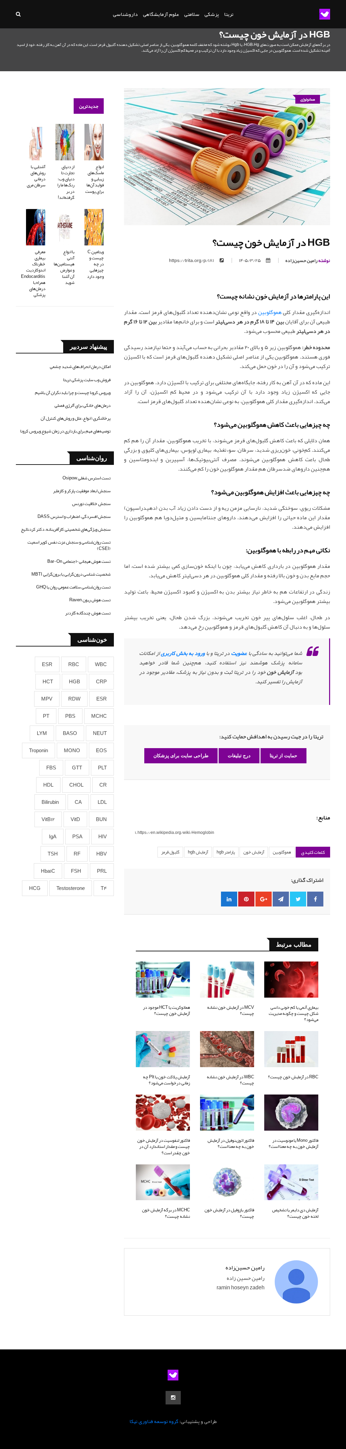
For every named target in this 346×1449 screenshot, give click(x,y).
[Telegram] (281, 899)
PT (46, 716)
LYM (42, 733)
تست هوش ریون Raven (89, 600)
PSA (77, 837)
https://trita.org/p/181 (192, 260)
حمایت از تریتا (283, 755)
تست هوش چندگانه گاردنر (87, 613)
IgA (52, 837)
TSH (53, 854)
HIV (102, 837)
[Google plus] (263, 899)
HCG (35, 888)
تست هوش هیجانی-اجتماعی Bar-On (78, 561)
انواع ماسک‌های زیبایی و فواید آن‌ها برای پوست (94, 179)
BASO (70, 733)
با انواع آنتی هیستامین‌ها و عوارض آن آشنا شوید (64, 267)
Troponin (38, 750)
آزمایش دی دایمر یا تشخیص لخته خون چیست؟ (295, 1213)
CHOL (76, 785)
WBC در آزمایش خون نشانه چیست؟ (230, 1080)
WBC (101, 664)
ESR (47, 664)
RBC (73, 664)
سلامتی (191, 14)
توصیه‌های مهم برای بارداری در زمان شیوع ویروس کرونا (65, 431)
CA (78, 802)
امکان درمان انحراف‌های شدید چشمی (80, 366)
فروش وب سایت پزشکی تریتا (86, 379)
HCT (48, 682)
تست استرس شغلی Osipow (86, 478)
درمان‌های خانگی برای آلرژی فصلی (82, 405)
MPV (46, 699)
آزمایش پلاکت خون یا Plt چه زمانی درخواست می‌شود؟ (166, 1080)
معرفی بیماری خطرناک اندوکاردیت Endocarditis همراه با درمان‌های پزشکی (33, 273)
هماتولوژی (307, 99)
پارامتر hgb (226, 852)
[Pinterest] (246, 899)
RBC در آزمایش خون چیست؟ (293, 1077)
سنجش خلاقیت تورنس (91, 503)
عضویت (239, 653)
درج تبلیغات (239, 755)
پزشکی (211, 14)
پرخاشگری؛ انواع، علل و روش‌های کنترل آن (75, 418)
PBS (70, 716)
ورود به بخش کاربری (183, 653)
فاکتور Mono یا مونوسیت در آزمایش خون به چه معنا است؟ (293, 1143)
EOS (101, 750)
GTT (77, 768)
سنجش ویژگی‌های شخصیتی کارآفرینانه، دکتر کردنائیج (65, 529)
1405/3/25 (250, 260)
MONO (72, 750)
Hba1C (48, 871)
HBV (101, 854)
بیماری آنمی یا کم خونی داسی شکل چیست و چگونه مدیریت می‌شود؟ (293, 1013)
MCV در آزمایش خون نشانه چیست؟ (230, 1010)
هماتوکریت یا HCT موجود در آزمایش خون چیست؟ (166, 1010)
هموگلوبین (270, 312)
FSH (76, 871)
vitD (75, 819)
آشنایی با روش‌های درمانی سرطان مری (36, 176)
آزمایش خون (253, 852)
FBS (51, 768)
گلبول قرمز (170, 852)
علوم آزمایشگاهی (161, 14)
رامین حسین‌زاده (308, 260)
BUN (101, 819)
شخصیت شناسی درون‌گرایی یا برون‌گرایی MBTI (70, 574)
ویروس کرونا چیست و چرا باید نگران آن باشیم (72, 392)
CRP (101, 682)
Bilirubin (50, 802)
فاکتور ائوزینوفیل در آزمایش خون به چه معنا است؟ (230, 1143)
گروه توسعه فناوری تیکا (153, 1421)
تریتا (228, 14)
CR (103, 785)
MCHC (99, 716)
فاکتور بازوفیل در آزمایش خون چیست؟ (229, 1213)
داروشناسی (125, 14)
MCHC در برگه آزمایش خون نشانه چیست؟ (166, 1213)
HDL (48, 785)
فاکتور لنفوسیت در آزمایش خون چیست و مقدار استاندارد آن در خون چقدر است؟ (163, 1146)
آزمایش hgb (198, 852)
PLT (102, 768)
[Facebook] (315, 899)
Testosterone (70, 888)
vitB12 (48, 819)
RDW (74, 699)
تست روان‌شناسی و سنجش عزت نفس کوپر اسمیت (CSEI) (68, 545)
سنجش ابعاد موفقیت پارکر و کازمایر (81, 490)
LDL (102, 802)
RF (77, 854)
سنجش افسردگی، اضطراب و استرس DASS (74, 516)
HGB (74, 682)
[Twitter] (298, 899)
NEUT (100, 733)
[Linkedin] (229, 899)
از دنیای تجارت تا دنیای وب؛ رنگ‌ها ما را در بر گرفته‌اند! (65, 182)
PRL (102, 871)
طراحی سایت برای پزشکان (180, 755)
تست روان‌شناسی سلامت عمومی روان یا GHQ (73, 587)
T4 (104, 888)
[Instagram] (173, 1397)
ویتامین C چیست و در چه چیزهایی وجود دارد (95, 264)
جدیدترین (88, 106)
